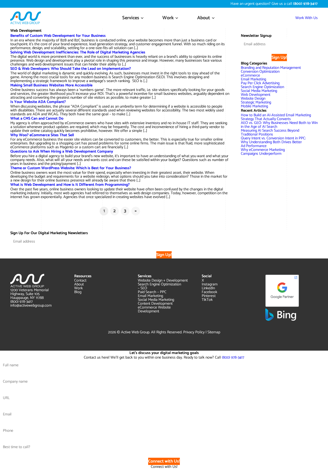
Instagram (210, 284)
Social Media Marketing (259, 91)
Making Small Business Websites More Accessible (51, 85)
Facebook (209, 292)
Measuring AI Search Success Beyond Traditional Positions (270, 132)
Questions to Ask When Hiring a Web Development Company (61, 151)
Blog (77, 292)
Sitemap (213, 332)
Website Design (253, 98)
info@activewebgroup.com (31, 305)
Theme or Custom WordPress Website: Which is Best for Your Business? (70, 168)
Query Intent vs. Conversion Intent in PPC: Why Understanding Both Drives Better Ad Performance (273, 142)
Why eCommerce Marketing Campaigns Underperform (263, 152)
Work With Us (306, 18)
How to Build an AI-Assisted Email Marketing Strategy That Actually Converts (276, 117)
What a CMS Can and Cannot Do (36, 118)
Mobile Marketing (254, 106)
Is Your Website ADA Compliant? (38, 102)
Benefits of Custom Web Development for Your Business (58, 35)
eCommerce (250, 75)
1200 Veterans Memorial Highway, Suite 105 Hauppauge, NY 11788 (29, 294)
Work (168, 18)
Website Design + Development (163, 280)
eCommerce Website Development (154, 309)
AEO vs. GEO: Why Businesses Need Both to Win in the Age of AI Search (279, 125)
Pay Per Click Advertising (260, 83)
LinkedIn (208, 288)
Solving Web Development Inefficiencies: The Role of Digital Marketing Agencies (77, 52)
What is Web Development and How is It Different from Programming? (70, 184)
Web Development (255, 94)
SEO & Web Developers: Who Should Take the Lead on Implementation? (70, 68)
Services (130, 18)
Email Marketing (253, 79)
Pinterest (209, 296)
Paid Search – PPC (152, 292)
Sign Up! (279, 57)
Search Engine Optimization (262, 87)
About (203, 18)
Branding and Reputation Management (271, 67)
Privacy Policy (194, 332)
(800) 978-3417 (21, 301)
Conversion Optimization (260, 71)
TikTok (207, 299)
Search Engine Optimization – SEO (159, 286)
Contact (80, 280)
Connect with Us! (164, 461)
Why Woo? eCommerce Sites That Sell (42, 135)
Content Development (155, 303)
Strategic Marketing (256, 102)
